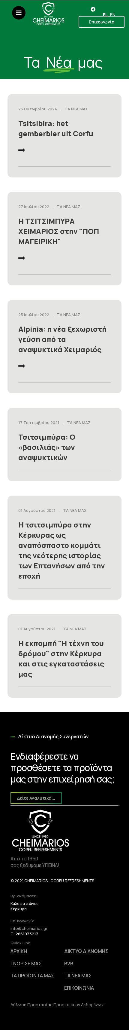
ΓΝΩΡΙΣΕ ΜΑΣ (25, 963)
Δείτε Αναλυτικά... (36, 798)
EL (105, 14)
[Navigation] (19, 16)
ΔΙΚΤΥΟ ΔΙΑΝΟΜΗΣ (86, 951)
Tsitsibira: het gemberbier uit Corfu (55, 128)
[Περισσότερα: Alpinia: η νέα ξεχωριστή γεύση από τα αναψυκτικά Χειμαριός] (21, 367)
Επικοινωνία (102, 22)
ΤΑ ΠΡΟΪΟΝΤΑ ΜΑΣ (32, 975)
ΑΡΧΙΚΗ (18, 951)
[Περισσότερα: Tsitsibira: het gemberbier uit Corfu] (21, 151)
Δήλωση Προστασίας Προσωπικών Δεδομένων (57, 1004)
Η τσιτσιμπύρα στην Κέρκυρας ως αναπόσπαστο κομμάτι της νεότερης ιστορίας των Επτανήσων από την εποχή (61, 550)
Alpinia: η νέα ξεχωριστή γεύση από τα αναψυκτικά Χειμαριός (62, 339)
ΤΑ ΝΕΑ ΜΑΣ (76, 109)
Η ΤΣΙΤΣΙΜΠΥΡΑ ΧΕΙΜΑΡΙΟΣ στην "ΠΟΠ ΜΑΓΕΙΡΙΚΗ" (58, 231)
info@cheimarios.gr (28, 928)
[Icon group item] (93, 9)
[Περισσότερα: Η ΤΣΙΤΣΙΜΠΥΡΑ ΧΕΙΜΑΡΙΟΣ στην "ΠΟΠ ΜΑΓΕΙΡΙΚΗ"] (21, 259)
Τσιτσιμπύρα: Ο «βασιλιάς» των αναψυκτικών (46, 447)
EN (113, 14)
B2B (68, 963)
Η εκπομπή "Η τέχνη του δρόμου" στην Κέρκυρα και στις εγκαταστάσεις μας (61, 658)
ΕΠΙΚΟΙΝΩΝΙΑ (79, 988)
